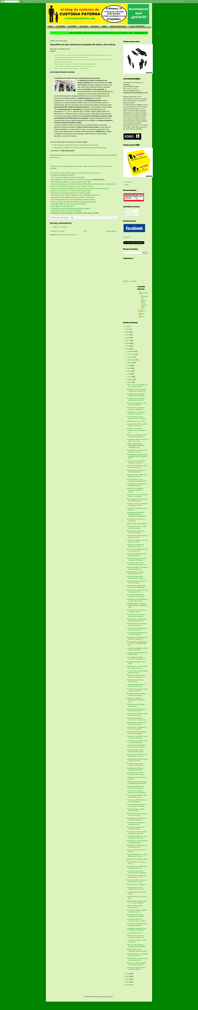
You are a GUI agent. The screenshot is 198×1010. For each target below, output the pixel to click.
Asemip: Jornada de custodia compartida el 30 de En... (136, 963)
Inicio (51, 26)
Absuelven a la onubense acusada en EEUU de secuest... (135, 490)
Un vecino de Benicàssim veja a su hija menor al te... (137, 466)
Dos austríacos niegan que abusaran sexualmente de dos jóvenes (76, 145)
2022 (127, 326)
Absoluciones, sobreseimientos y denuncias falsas (137, 841)
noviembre (131, 354)
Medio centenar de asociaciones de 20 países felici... (137, 591)
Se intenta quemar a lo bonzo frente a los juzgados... (136, 732)
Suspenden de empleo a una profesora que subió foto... (136, 586)
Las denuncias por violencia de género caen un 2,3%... (137, 876)
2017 (127, 340)
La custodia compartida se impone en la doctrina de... (136, 595)
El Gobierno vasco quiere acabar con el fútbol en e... (136, 764)
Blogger (110, 996)
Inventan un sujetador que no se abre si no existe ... (137, 541)
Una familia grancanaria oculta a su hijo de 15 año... (137, 760)
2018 (127, 337)
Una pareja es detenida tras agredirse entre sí (136, 823)
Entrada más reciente (58, 231)
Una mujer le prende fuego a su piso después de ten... (137, 710)
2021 (127, 329)
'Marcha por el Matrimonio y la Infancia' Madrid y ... (137, 800)
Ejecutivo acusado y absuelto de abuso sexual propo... (137, 568)
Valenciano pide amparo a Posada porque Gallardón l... (137, 945)
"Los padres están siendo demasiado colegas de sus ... (137, 563)
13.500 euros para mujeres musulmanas (136, 705)
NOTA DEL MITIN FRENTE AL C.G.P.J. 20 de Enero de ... (136, 746)
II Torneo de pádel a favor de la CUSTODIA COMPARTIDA (137, 782)
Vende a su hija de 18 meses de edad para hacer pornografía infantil (73, 202)
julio (128, 365)
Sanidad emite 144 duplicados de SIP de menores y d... (137, 620)
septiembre (131, 360)
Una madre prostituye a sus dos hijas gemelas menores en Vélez (73, 199)
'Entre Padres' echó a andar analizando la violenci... (136, 462)
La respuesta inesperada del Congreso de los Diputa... (136, 929)
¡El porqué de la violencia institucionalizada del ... (135, 769)
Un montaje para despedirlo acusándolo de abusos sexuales (69, 59)
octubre (130, 357)
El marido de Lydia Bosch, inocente (63, 175)
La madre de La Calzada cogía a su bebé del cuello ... (137, 741)
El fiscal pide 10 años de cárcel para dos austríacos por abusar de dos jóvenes (80, 147)
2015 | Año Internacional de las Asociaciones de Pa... (137, 924)
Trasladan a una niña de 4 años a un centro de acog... (137, 737)
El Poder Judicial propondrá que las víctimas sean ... (137, 550)
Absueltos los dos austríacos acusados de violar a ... (136, 694)
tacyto (143, 314)
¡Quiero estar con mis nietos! (136, 421)
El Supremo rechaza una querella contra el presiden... (137, 871)
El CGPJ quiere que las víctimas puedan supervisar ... (137, 690)
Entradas (129, 211)
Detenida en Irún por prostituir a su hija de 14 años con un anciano (75, 213)
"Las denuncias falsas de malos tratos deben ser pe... (137, 796)
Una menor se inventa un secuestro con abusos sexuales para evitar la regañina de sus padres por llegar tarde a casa (82, 55)
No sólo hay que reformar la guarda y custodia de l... (136, 408)
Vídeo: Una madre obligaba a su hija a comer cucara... (137, 385)
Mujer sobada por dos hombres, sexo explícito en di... (137, 500)
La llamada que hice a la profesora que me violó (135, 888)
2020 (127, 332)
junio (129, 368)
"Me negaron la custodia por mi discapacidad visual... (137, 484)
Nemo (143, 311)
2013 (127, 973)
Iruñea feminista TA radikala (136, 884)
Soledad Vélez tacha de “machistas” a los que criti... (136, 719)
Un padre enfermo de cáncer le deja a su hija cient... (137, 425)
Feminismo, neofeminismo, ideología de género (135, 545)
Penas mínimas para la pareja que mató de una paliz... (136, 832)
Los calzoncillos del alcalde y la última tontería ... (137, 653)
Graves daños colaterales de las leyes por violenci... (137, 536)
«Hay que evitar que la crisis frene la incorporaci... (136, 471)
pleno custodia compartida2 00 (137, 523)
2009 (127, 985)
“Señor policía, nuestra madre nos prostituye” (66, 211)
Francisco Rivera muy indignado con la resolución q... (137, 954)
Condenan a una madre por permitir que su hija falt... (136, 399)
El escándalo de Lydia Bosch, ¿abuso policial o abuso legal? (71, 182)
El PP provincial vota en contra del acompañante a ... (137, 404)
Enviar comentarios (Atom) (68, 234)
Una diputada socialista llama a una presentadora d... (137, 633)
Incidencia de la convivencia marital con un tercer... (136, 413)
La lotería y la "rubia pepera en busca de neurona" (137, 629)
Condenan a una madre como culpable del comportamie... (136, 390)
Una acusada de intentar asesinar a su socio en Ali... (136, 658)
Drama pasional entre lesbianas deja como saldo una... (137, 638)
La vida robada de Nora (134, 933)
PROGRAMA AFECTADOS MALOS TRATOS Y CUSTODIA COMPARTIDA (136, 514)
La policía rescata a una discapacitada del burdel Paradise (70, 208)
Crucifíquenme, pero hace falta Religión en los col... (137, 451)
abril (128, 374)
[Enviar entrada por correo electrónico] (71, 217)
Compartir (126, 237)
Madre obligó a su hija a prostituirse (63, 206)
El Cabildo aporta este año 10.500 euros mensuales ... (136, 394)
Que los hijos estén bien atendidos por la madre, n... (136, 577)
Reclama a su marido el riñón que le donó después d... (136, 435)
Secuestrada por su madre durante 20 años (135, 810)
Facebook (128, 182)
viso (142, 316)
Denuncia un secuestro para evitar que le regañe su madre (70, 193)
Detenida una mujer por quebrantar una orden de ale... (136, 699)
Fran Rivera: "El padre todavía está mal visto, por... (137, 911)
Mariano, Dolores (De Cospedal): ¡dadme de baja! (137, 950)
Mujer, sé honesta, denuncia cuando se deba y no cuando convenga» (71, 68)
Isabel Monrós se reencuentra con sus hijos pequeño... (136, 902)
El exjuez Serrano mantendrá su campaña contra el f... (137, 867)
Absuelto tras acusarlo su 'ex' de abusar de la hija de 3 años (71, 191)
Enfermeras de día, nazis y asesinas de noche (135, 532)
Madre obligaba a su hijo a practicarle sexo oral (135, 572)
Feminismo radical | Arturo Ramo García (135, 680)
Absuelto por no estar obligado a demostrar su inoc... (137, 504)
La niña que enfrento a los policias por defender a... (136, 787)
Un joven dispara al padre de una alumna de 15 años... (136, 805)
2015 (127, 346)
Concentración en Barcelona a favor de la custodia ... (137, 723)
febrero (129, 379)
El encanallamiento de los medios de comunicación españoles (72, 179)
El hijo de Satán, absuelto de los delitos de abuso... (137, 671)
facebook (94, 26)
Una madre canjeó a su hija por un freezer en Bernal (68, 204)
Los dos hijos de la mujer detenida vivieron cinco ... (136, 750)
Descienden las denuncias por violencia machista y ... (137, 819)
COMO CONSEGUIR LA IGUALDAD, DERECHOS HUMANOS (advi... (136, 445)
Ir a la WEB (60, 26)
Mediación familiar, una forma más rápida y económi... (136, 881)
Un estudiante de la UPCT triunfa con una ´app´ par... (136, 773)
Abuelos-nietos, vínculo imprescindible (134, 906)
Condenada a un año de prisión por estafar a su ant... (137, 667)
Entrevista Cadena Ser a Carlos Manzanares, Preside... (137, 855)
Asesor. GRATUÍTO (136, 26)
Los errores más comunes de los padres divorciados (136, 559)
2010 (127, 982)
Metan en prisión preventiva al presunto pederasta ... (137, 624)
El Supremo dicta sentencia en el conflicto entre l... (137, 611)
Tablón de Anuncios (118, 26)
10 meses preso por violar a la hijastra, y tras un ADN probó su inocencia (75, 173)
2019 (127, 335)
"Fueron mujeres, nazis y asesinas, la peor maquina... (137, 417)
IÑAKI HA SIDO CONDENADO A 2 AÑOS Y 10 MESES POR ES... (137, 643)
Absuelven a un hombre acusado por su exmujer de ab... (136, 430)
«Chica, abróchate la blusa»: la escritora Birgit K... (137, 582)
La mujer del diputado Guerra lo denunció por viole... (137, 649)
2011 (127, 979)
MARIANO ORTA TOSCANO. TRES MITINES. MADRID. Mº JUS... (137, 605)
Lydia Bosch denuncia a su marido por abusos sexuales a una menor (71, 57)
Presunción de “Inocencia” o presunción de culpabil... (136, 615)
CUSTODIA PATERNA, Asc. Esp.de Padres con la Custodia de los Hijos (144, 300)
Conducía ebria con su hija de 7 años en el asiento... (137, 814)
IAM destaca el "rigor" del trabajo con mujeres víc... (136, 936)
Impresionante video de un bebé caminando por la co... (137, 959)
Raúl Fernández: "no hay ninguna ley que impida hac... (137, 480)
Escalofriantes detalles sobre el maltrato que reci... (137, 846)
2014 (127, 349)
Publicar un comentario (60, 227)
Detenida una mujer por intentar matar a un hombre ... (137, 495)
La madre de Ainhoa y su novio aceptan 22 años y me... (137, 837)
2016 (127, 343)
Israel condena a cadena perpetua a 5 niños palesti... (137, 791)
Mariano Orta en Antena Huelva (137, 859)
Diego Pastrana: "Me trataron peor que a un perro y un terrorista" (72, 197)
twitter (104, 26)
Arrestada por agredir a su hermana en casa (135, 828)
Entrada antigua (111, 231)
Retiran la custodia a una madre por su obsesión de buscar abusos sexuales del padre (75, 64)
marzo (129, 377)
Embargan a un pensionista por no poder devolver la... (137, 600)
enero (129, 382)
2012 (127, 976)
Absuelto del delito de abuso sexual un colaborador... (136, 676)
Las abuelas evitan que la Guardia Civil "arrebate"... (136, 915)
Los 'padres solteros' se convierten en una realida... (136, 920)
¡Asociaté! (84, 26)
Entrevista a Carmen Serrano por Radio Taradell (136, 968)
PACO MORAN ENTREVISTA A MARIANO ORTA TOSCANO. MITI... (137, 456)
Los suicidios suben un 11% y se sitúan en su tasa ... (137, 440)
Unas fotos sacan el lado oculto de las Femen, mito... (137, 714)
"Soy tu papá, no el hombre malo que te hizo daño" (68, 177)
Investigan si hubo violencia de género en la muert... (137, 475)
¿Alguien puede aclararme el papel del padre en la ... (136, 685)
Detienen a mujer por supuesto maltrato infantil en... (137, 554)
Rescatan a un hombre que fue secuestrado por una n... (137, 755)
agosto (129, 362)
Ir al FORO (72, 26)
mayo (129, 371)
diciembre (130, 351)
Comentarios (130, 214)
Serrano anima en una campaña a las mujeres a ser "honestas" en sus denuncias (74, 66)
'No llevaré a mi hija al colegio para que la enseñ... (136, 527)
